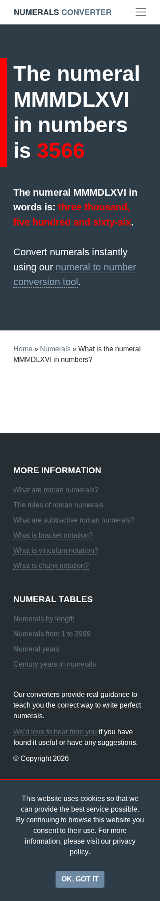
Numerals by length (44, 619)
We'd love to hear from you (55, 732)
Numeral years (36, 649)
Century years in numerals (54, 664)
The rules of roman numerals (58, 505)
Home (22, 349)
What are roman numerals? (56, 490)
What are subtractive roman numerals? (74, 520)
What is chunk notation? (51, 565)
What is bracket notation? (53, 535)
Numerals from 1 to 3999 (52, 634)
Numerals (55, 349)
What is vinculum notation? (55, 550)
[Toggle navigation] (141, 12)
